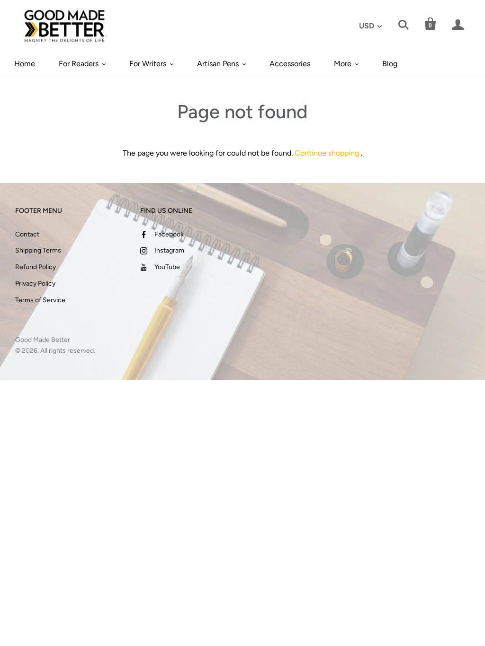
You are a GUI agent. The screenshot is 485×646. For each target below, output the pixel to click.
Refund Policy (35, 267)
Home (24, 63)
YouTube (167, 267)
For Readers (79, 63)
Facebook (169, 234)
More (342, 63)
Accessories (289, 63)
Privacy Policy (35, 283)
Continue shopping (327, 152)
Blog (389, 63)
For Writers (147, 63)
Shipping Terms (38, 250)
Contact (27, 234)
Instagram (169, 250)
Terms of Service (40, 300)
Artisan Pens (218, 63)
